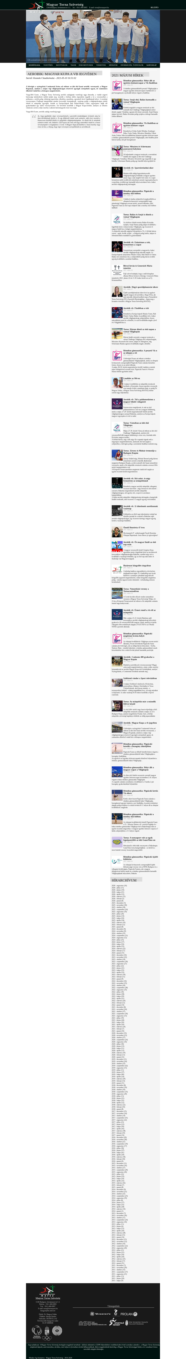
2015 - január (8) (117, 1187)
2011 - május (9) (117, 1281)
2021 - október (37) (118, 1011)
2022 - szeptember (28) (120, 988)
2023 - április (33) (118, 972)
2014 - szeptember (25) (120, 1196)
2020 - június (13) (118, 1046)
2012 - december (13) (119, 1239)
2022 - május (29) (118, 996)
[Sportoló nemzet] (93, 1325)
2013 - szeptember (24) (120, 1220)
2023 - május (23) (118, 970)
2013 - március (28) (118, 1233)
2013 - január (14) (118, 1237)
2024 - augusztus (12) (119, 938)
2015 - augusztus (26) (119, 1172)
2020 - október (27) (118, 1038)
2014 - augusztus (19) (119, 1198)
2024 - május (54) (118, 944)
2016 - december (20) (119, 1137)
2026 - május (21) (118, 892)
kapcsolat (152, 65)
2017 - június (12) (118, 1124)
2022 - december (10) (119, 981)
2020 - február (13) (118, 1055)
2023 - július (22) (118, 966)
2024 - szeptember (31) (120, 936)
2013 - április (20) (118, 1231)
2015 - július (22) (118, 1174)
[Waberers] (100, 1316)
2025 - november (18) (119, 905)
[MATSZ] (48, 1296)
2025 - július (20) (118, 914)
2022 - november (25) (119, 983)
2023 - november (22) (119, 957)
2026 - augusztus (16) (119, 886)
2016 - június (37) (118, 1150)
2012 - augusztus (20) (119, 1248)
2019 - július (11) (118, 1070)
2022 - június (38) (118, 994)
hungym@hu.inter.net (47, 1311)
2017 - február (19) (118, 1133)
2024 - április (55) (118, 946)
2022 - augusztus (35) (119, 990)
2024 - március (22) (118, 949)
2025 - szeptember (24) (120, 909)
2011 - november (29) (119, 1268)
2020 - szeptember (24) (120, 1040)
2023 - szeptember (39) (120, 962)
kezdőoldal (34, 65)
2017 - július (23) (118, 1122)
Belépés (155, 8)
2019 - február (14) (118, 1081)
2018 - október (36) (118, 1090)
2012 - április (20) (118, 1257)
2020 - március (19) (118, 1053)
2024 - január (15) (118, 953)
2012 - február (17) (118, 1261)
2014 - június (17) (118, 1202)
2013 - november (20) (119, 1215)
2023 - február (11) (118, 977)
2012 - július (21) (118, 1250)
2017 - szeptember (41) (120, 1118)
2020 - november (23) (119, 1035)
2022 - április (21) (118, 998)
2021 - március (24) (118, 1027)
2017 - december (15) (119, 1111)
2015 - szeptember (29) (120, 1170)
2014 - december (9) (119, 1189)
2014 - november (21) (119, 1192)
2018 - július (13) (118, 1096)
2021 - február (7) (118, 1029)
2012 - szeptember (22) (120, 1246)
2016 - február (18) (118, 1159)
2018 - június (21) (118, 1098)
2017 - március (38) (118, 1131)
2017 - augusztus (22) (119, 1120)
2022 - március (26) (118, 1001)
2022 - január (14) (118, 1005)
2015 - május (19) (118, 1179)
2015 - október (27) (118, 1168)
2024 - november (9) (119, 931)
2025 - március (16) (118, 922)
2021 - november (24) (119, 1009)
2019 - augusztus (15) (119, 1068)
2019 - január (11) (118, 1083)
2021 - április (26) (118, 1024)
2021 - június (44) (118, 1020)
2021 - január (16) (118, 1031)
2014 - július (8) (117, 1200)
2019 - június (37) (118, 1072)
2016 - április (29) (118, 1155)
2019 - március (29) (118, 1079)
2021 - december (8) (119, 1007)
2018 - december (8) (119, 1085)
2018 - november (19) (119, 1087)
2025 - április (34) (118, 920)
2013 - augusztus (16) (119, 1222)
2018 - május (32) (118, 1100)
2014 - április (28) (118, 1207)
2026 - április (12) (118, 894)
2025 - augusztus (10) (119, 912)
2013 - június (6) (117, 1226)
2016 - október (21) (118, 1142)
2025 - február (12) (118, 925)
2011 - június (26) (118, 1278)
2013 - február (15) (118, 1235)
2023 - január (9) (117, 979)
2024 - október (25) (118, 933)
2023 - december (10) (119, 955)
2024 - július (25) (118, 940)
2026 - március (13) (118, 896)
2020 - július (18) (118, 1044)
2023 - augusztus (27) (119, 964)
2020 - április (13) (118, 1051)
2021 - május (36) (118, 1022)
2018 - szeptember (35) (120, 1092)
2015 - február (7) (118, 1185)
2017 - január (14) (118, 1135)
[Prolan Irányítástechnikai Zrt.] (129, 1316)
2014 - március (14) (118, 1209)
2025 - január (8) (117, 927)
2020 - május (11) (118, 1048)
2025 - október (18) (118, 907)
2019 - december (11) (119, 1059)
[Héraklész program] (115, 1316)
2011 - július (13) (118, 1276)
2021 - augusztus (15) (119, 1016)
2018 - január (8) (117, 1109)
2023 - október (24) (118, 959)
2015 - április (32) (118, 1181)
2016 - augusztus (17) (119, 1146)
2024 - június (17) (118, 942)
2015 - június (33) (118, 1176)
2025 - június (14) (118, 916)
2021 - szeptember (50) (120, 1014)
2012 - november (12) (119, 1242)
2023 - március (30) (118, 975)
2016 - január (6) (117, 1161)
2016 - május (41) (118, 1153)
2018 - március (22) (118, 1105)
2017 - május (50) (118, 1126)
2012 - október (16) (118, 1244)
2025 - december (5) (119, 903)
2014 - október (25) (118, 1194)
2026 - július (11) (118, 888)
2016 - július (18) (118, 1148)
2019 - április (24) (118, 1077)
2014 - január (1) (117, 1211)
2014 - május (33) (118, 1205)
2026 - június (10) (118, 890)
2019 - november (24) (119, 1061)
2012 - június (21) (118, 1252)
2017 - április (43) (118, 1129)
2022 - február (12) (118, 1003)
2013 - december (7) (119, 1213)
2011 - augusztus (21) (119, 1274)
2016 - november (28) (119, 1140)
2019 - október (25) (118, 1064)
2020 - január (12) (118, 1057)
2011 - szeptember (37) (120, 1272)
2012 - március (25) (118, 1259)
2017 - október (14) (118, 1116)
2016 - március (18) (118, 1157)
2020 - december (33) (119, 1033)
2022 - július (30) (118, 992)
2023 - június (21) (118, 968)
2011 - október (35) (118, 1270)
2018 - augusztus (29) (119, 1094)
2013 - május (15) (118, 1228)
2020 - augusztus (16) (119, 1042)
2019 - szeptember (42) (120, 1066)
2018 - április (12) (118, 1103)
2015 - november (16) (119, 1166)
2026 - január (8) (117, 901)
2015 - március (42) (118, 1183)
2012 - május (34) (118, 1255)
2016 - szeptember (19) (120, 1144)
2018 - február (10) (118, 1107)
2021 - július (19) (118, 1018)
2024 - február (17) (118, 951)
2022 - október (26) (118, 985)
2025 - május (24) (118, 918)
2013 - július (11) (118, 1224)
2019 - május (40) (118, 1074)
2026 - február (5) (118, 899)
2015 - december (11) (119, 1163)
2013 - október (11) (118, 1218)
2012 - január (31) (118, 1263)
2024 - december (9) (119, 929)
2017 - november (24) (119, 1113)
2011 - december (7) (119, 1265)
